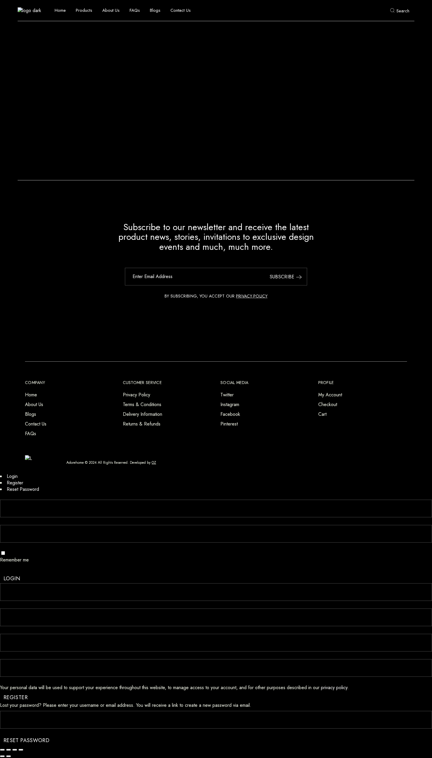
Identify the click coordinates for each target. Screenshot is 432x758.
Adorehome (75, 462)
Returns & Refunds (141, 423)
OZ (154, 462)
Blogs (30, 414)
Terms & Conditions (142, 404)
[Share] (14, 750)
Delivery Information (142, 414)
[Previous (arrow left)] (2, 756)
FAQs (30, 433)
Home (31, 394)
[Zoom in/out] (2, 750)
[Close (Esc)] (21, 750)
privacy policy (334, 687)
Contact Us (35, 423)
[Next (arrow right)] (8, 756)
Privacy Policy (136, 394)
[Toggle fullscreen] (8, 750)
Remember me (14, 560)
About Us (34, 404)
